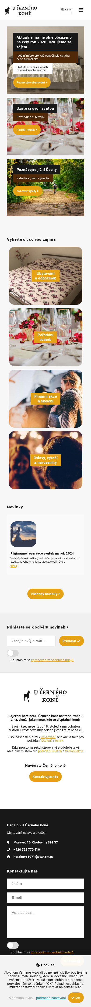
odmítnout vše (22, 998)
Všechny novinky (44, 594)
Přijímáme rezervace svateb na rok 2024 (42, 553)
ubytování (48, 737)
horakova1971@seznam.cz (33, 856)
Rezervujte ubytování (31, 82)
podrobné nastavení (51, 998)
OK (77, 997)
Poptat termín (26, 130)
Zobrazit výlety (27, 191)
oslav (59, 740)
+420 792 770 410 (27, 849)
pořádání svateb (50, 751)
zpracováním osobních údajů (52, 660)
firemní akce (74, 751)
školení (46, 740)
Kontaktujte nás (45, 776)
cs (66, 9)
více (13, 566)
